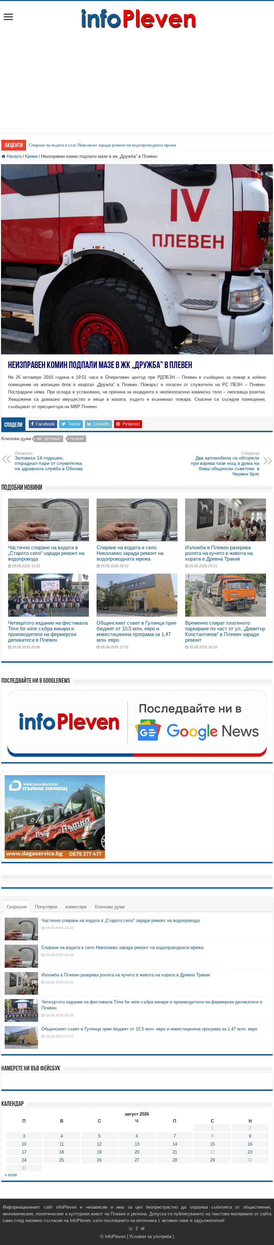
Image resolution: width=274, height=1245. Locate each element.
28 (174, 1160)
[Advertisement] (137, 86)
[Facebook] (137, 1229)
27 (137, 1160)
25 (61, 1160)
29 (212, 1160)
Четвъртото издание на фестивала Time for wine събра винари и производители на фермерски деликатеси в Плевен (48, 631)
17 (24, 1152)
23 (250, 1152)
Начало (13, 156)
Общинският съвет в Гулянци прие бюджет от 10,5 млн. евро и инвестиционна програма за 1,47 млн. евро (136, 631)
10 (24, 1144)
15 (212, 1144)
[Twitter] (143, 1229)
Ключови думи (110, 906)
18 (61, 1152)
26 (99, 1160)
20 (137, 1152)
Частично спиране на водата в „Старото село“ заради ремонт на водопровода (46, 553)
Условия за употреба (150, 1236)
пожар (77, 439)
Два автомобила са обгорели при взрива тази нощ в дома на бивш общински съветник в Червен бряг (225, 464)
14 (174, 1144)
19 (99, 1152)
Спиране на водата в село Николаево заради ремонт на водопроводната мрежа (102, 144)
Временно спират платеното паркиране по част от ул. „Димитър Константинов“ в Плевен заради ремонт (225, 631)
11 (61, 1144)
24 (24, 1160)
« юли (11, 1174)
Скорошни (17, 906)
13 (137, 1144)
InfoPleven (115, 1236)
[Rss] (130, 1229)
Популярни (46, 906)
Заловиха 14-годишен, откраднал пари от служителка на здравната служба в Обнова (49, 461)
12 (99, 1144)
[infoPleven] (137, 17)
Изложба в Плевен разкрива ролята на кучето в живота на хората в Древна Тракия (219, 553)
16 (250, 1144)
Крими (31, 156)
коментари (76, 906)
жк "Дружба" (49, 439)
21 (174, 1152)
